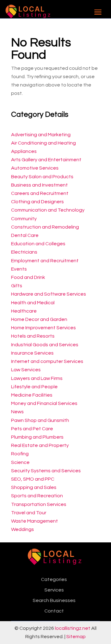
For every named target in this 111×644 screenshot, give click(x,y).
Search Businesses (54, 600)
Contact (54, 611)
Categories (54, 579)
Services (54, 590)
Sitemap (76, 636)
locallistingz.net (72, 628)
